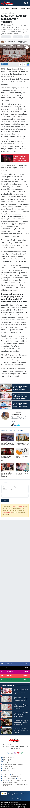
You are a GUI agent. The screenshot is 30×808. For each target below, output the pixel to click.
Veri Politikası (6, 786)
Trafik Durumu (7, 763)
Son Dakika (5, 8)
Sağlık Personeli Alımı (9, 778)
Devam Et (13, 421)
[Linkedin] (18, 424)
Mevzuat (20, 778)
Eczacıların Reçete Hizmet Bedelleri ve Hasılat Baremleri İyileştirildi (6, 474)
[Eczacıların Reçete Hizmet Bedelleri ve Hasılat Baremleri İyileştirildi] (7, 467)
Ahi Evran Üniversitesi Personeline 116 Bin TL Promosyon (22, 473)
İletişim (16, 782)
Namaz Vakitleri (7, 761)
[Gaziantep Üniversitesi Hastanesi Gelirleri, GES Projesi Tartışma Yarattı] (7, 437)
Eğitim (18, 780)
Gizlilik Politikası (7, 782)
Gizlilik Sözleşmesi (22, 784)
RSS (4, 794)
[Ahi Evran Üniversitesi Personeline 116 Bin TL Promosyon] (22, 467)
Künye (24, 780)
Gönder (5, 500)
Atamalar (21, 8)
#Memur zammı (6, 37)
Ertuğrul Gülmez (16, 414)
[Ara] (25, 3)
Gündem (14, 8)
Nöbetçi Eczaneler (8, 757)
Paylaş (5, 64)
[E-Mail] (12, 424)
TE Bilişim (19, 799)
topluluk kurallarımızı (18, 506)
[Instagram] (15, 752)
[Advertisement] (15, 592)
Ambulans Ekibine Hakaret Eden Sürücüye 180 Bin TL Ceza (7, 458)
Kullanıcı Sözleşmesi (8, 784)
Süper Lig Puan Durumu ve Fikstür (13, 764)
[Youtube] (18, 752)
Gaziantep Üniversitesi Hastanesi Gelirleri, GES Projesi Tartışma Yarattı (7, 443)
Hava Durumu (7, 759)
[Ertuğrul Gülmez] (5, 415)
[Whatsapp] (21, 752)
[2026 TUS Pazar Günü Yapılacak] (22, 451)
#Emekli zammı (17, 37)
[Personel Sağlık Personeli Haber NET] (7, 3)
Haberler (4, 13)
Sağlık (11, 780)
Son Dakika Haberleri (9, 768)
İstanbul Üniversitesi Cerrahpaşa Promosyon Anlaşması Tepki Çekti (22, 443)
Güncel (11, 13)
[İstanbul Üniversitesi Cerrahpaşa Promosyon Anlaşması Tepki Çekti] (22, 437)
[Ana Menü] (27, 3)
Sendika (5, 780)
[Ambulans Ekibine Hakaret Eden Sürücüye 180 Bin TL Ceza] (7, 451)
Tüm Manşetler (7, 766)
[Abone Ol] (27, 64)
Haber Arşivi (6, 770)
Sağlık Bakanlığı (15, 776)
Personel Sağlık (7, 512)
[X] (12, 752)
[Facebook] (15, 424)
